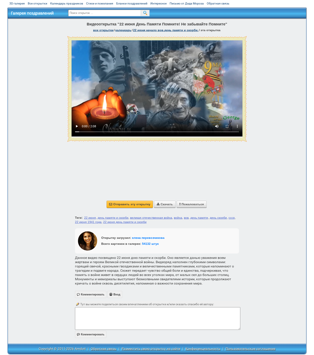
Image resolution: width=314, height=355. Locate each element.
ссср (232, 217)
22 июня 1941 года (88, 222)
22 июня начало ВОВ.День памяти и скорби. (165, 30)
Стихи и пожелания (99, 3)
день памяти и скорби (113, 217)
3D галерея (17, 3)
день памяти (199, 217)
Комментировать (90, 334)
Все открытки (37, 3)
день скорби (218, 217)
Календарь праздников (66, 3)
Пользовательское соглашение (250, 349)
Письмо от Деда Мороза (187, 3)
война (178, 217)
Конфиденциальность (202, 349)
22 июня (90, 217)
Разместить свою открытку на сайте (151, 349)
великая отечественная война (151, 217)
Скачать (165, 204)
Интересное (158, 3)
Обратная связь (218, 3)
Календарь (123, 30)
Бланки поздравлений (131, 3)
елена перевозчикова (148, 237)
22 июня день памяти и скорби (125, 222)
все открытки (103, 30)
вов (186, 217)
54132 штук (150, 243)
